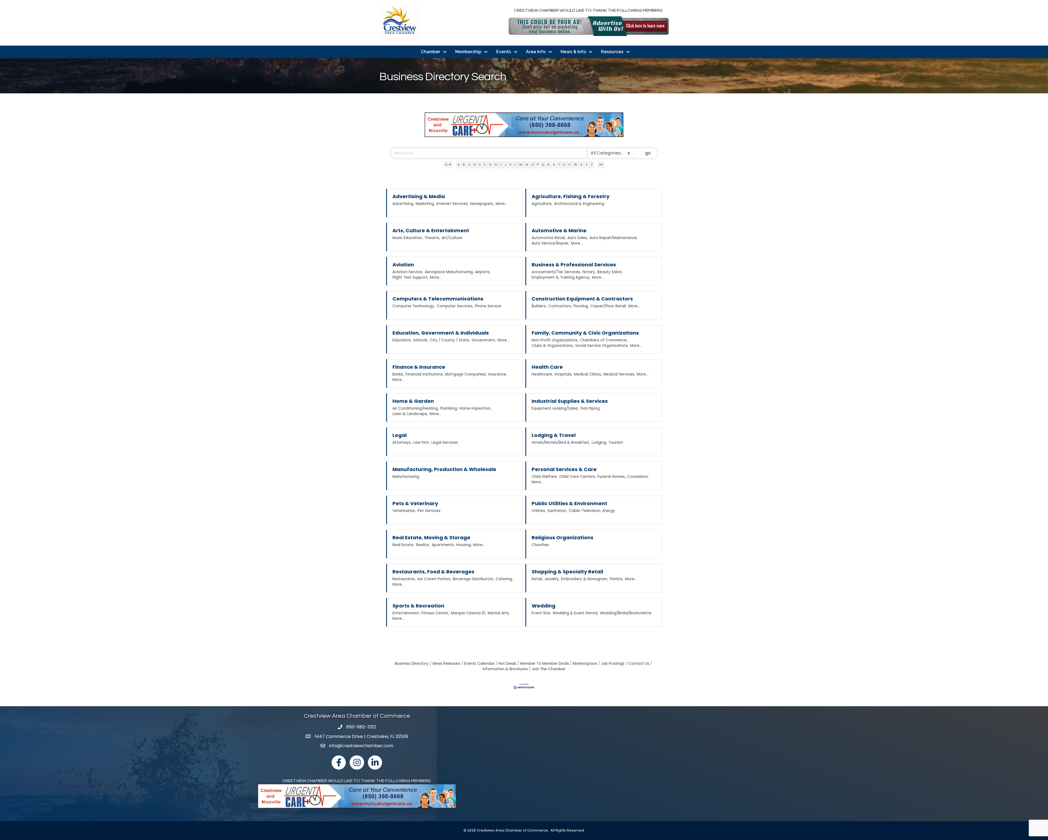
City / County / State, (450, 340)
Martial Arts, (499, 613)
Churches (540, 544)
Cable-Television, (585, 510)
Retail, (537, 579)
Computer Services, (455, 306)
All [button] (601, 164)
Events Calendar (479, 663)
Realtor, (423, 544)
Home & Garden (413, 401)
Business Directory (412, 663)
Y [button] (587, 164)
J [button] (505, 164)
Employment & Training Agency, (561, 277)
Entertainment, (406, 613)
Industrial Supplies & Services (570, 401)
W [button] (575, 164)
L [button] (515, 164)
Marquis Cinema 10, (468, 613)
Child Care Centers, (577, 476)
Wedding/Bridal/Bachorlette (625, 613)
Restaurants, (404, 579)
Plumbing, (449, 408)
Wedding (543, 605)
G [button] (490, 164)
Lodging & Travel (554, 435)
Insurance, (497, 374)
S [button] (554, 164)
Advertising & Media (418, 196)
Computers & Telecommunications (437, 298)
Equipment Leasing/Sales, (555, 408)
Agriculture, (542, 203)
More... (501, 203)
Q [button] (543, 164)
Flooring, (581, 306)
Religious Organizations (562, 537)
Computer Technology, (413, 306)
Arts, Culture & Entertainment (430, 230)
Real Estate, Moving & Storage (431, 537)
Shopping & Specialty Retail (567, 571)
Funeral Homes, (611, 476)
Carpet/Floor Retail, (608, 306)
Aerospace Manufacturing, (449, 272)
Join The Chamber (548, 669)
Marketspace (585, 663)
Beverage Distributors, (473, 579)
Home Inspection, (475, 408)
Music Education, (407, 237)
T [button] (559, 164)
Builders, (539, 306)
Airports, (482, 272)
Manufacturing (405, 476)
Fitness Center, (435, 613)
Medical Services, (619, 374)
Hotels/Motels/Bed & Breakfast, (561, 442)
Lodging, (599, 442)
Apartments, (443, 544)
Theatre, (432, 237)
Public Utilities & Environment (569, 503)
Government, (484, 340)
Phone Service (488, 306)
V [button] (569, 164)
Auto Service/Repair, (550, 243)
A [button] (458, 164)
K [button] (510, 164)
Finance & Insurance (418, 367)
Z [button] (592, 164)
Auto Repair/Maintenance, (614, 237)
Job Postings (612, 663)
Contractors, (560, 306)
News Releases (446, 663)
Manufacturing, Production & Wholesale (444, 469)
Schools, (420, 340)
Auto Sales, (577, 237)
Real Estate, (403, 544)
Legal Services (444, 442)
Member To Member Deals (544, 663)
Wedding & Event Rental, (575, 613)
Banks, (398, 374)
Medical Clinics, (588, 374)
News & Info (573, 51)
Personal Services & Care (564, 469)
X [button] (581, 164)
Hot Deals (507, 663)
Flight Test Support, (410, 277)
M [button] (520, 164)
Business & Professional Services (574, 264)
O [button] (532, 164)
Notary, (589, 272)
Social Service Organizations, (602, 345)
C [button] (469, 164)
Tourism (616, 442)
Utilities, (539, 510)
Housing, (464, 544)
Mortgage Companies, (466, 374)
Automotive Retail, (549, 237)
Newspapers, (482, 203)
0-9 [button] (448, 164)
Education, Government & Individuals (440, 332)
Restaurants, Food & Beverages (433, 571)
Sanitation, (557, 510)
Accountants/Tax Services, (556, 272)
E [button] (480, 164)
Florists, (616, 579)
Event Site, (541, 613)
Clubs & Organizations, (553, 345)
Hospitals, (563, 374)
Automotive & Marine (559, 230)
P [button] (537, 164)
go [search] (648, 153)
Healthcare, (542, 374)
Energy (609, 510)
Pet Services (429, 510)
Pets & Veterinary (415, 503)
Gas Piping (590, 408)
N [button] (527, 164)
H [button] (496, 164)
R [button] (548, 164)
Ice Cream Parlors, (434, 579)
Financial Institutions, (424, 374)
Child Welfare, (545, 476)
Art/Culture (452, 237)
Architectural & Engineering (579, 203)
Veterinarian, (404, 510)
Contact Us (638, 663)
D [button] (475, 164)
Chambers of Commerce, (603, 340)
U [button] (564, 164)
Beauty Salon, (610, 272)
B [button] (464, 164)
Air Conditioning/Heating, (415, 408)
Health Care (547, 367)
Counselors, (638, 476)
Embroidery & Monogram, (584, 579)
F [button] (485, 164)
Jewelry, (551, 579)
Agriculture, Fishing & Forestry (570, 196)
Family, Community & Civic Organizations (585, 332)
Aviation (403, 264)
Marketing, (425, 203)
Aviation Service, (407, 272)
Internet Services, (452, 203)
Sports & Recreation (418, 605)
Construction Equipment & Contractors (582, 298)
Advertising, (403, 203)
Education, (402, 340)
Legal (399, 435)
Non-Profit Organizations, (555, 340)
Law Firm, (421, 442)
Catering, (504, 579)
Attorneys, (402, 442)
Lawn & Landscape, (410, 413)
